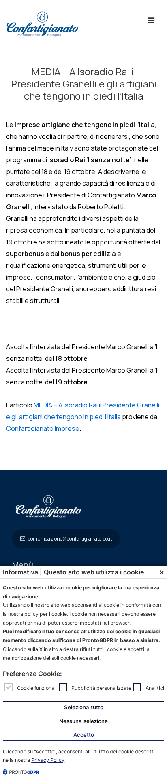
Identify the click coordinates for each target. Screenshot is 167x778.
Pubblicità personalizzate (101, 688)
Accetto (83, 734)
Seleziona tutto (83, 707)
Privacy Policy (47, 760)
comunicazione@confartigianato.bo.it (69, 538)
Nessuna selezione (83, 721)
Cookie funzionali (37, 688)
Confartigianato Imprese (42, 428)
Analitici (155, 688)
